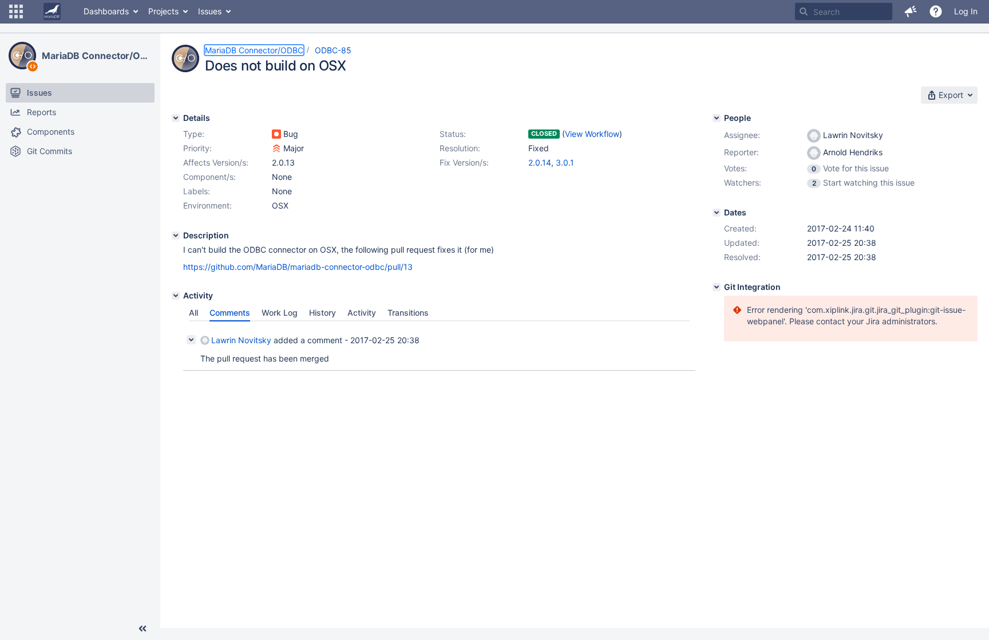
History (322, 312)
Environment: (207, 205)
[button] (16, 11)
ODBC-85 (333, 50)
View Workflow (592, 134)
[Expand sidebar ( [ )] (142, 628)
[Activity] (176, 296)
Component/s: (209, 177)
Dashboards (106, 11)
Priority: (197, 148)
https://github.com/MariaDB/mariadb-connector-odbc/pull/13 (298, 267)
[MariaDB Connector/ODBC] (22, 55)
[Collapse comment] (191, 339)
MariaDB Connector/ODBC (97, 55)
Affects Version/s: (215, 162)
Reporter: (741, 152)
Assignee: (742, 135)
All (193, 312)
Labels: (196, 191)
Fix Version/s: (464, 162)
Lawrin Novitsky (241, 340)
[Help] (935, 11)
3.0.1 (565, 162)
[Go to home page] (52, 11)
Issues (209, 11)
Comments (229, 312)
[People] (717, 118)
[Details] (176, 118)
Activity (361, 312)
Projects (163, 11)
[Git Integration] (717, 287)
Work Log (280, 312)
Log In (966, 11)
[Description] (176, 235)
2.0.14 (539, 162)
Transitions (408, 312)
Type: (193, 134)
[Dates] (717, 213)
